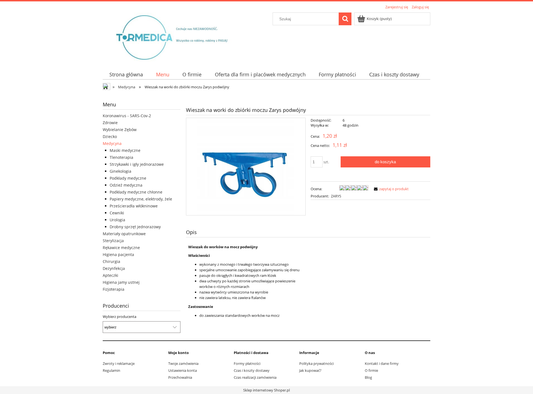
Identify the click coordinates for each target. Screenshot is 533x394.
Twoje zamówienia (183, 363)
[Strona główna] (176, 37)
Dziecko (110, 136)
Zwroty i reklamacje (119, 363)
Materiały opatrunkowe (124, 233)
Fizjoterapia (113, 289)
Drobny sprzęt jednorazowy (135, 226)
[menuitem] (126, 74)
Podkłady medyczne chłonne (136, 192)
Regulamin (111, 370)
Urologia (117, 219)
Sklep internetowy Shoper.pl (266, 390)
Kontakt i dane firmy (382, 363)
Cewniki (117, 212)
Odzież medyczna (126, 185)
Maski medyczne (125, 150)
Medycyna (112, 143)
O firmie (371, 370)
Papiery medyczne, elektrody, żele (141, 199)
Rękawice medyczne (121, 247)
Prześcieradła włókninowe (134, 206)
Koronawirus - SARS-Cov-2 (127, 115)
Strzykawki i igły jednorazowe (137, 164)
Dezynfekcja (114, 268)
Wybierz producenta (119, 316)
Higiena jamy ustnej (121, 282)
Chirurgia (111, 261)
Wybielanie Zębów (120, 129)
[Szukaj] (345, 18)
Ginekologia (120, 171)
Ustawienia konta (182, 370)
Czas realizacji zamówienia (255, 377)
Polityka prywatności (316, 363)
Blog (368, 377)
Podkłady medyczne (128, 178)
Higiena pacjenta (118, 254)
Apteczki (110, 275)
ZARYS (336, 196)
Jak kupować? (310, 370)
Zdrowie (110, 122)
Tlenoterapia (121, 157)
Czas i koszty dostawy (252, 370)
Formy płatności (247, 363)
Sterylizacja (113, 240)
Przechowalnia (180, 377)
